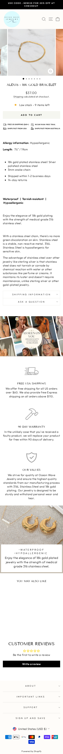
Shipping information (31, 294)
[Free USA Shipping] (31, 371)
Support (31, 707)
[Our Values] (31, 457)
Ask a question (31, 301)
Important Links (30, 696)
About (30, 685)
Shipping (18, 96)
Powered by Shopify (31, 751)
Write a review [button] (31, 664)
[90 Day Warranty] (31, 414)
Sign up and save (31, 718)
